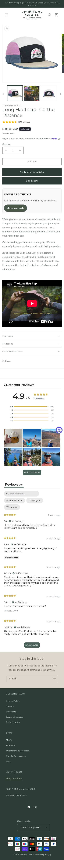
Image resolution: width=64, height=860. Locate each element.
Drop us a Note (14, 778)
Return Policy (13, 701)
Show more (32, 644)
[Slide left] (3, 94)
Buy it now (32, 180)
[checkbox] (12, 507)
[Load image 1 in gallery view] (15, 93)
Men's (9, 740)
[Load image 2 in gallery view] (32, 93)
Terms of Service (14, 717)
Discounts (11, 712)
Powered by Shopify (43, 854)
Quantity (6, 144)
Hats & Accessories (16, 756)
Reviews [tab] (14, 484)
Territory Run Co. (27, 854)
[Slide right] (60, 94)
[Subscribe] (54, 678)
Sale (8, 761)
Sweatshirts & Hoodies (17, 751)
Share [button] (8, 361)
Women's (10, 745)
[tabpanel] (32, 571)
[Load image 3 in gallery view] (48, 93)
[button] (6, 14)
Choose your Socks (15, 208)
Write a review (32, 472)
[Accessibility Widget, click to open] (59, 430)
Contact (10, 706)
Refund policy (13, 722)
